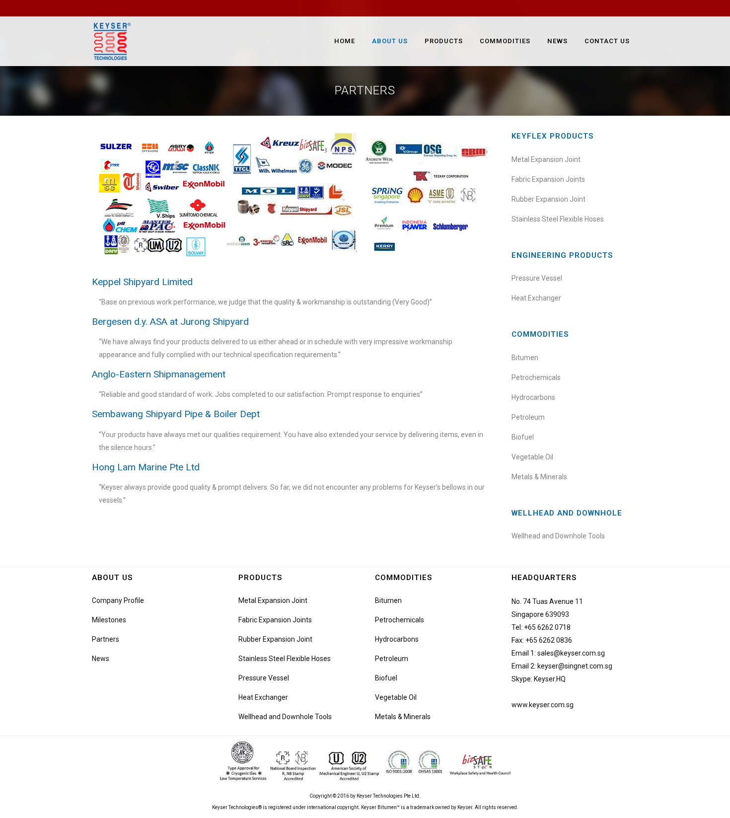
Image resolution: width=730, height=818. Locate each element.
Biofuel (522, 437)
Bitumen (524, 358)
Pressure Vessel (536, 278)
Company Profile (118, 600)
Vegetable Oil (532, 457)
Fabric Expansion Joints (548, 179)
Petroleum (528, 417)
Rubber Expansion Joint (548, 199)
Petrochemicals (536, 377)
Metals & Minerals (539, 477)
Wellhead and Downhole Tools (558, 536)
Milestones (109, 620)
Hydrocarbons (533, 397)
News (100, 659)
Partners (105, 639)
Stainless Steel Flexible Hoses (557, 219)
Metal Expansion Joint (546, 159)
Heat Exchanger (536, 298)
